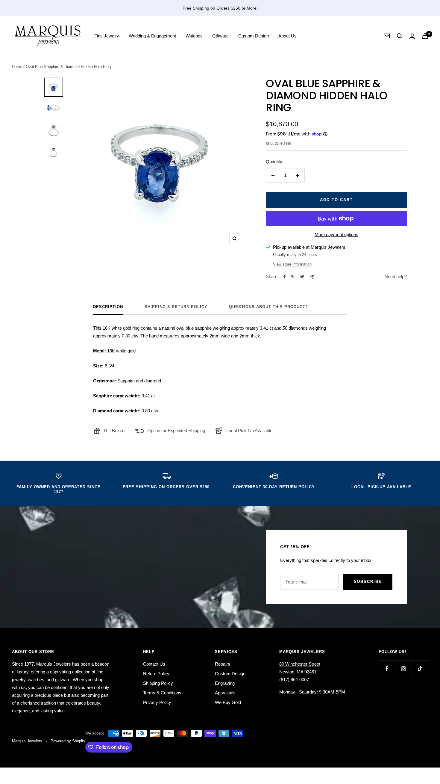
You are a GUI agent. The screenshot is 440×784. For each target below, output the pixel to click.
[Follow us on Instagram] (403, 668)
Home (17, 66)
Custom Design (253, 35)
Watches (194, 35)
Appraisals (225, 692)
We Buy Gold (228, 702)
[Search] (399, 36)
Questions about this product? (268, 306)
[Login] (412, 36)
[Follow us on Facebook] (387, 668)
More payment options (336, 234)
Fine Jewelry (106, 35)
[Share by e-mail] (312, 277)
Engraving (225, 683)
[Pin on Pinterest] (292, 277)
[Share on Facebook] (284, 277)
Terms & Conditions (162, 692)
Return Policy (156, 673)
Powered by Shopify (68, 741)
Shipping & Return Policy (176, 306)
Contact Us (154, 664)
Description (108, 306)
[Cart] (425, 36)
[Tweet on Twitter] (302, 277)
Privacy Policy (157, 702)
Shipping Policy (158, 683)
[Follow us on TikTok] (420, 668)
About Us (287, 35)
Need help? (396, 276)
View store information (292, 264)
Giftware (220, 35)
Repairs (222, 664)
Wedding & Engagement (152, 35)
